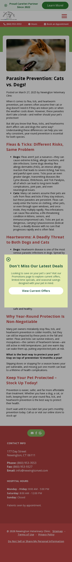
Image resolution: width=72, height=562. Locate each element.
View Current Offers (36, 291)
